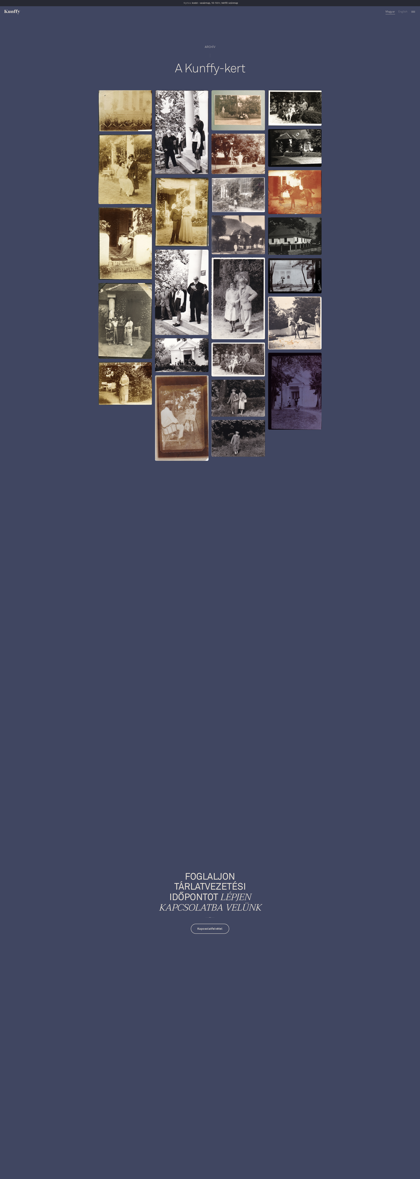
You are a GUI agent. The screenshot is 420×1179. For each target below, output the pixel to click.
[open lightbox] (125, 110)
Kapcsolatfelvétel (209, 929)
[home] (12, 12)
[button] (413, 12)
